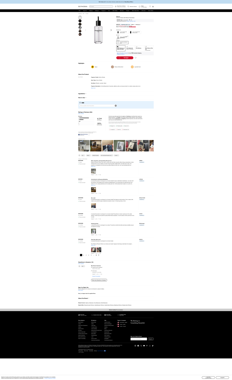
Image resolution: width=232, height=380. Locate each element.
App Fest (85, 10)
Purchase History (94, 327)
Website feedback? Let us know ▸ (116, 309)
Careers (79, 323)
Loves (92, 336)
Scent (134, 21)
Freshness (131, 21)
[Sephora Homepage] (82, 6)
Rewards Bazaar (94, 335)
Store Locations (107, 335)
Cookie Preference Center (50, 378)
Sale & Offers (150, 10)
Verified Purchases (95, 155)
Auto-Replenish (93, 331)
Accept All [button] (222, 377)
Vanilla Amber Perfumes (109, 305)
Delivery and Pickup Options (109, 325)
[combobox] (101, 6)
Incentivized (86, 150)
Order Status (93, 325)
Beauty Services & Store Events (96, 330)
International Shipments (108, 330)
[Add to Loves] (135, 58)
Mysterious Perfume (118, 305)
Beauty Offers (93, 333)
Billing (105, 328)
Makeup (91, 10)
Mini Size (122, 10)
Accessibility (106, 338)
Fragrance (103, 10)
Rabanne (118, 16)
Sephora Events (81, 328)
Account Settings (94, 328)
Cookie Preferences (100, 350)
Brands (127, 10)
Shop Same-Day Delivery (95, 340)
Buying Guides (106, 331)
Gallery (92, 323)
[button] (134, 25)
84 (96, 255)
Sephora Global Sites (81, 331)
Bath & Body (115, 10)
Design (128, 21)
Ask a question (125, 19)
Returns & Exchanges (108, 323)
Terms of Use (86, 350)
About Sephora (80, 322)
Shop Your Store (94, 338)
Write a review (81, 113)
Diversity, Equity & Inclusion (82, 333)
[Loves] (150, 6)
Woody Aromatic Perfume (89, 305)
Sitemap (95, 350)
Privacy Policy (80, 350)
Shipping (105, 327)
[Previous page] (79, 255)
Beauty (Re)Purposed (81, 336)
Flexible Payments (107, 336)
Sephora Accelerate (81, 335)
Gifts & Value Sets (135, 10)
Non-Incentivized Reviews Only (106, 155)
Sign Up (150, 339)
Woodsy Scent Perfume (126, 305)
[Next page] (99, 255)
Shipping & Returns (120, 54)
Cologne (86, 13)
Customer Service (107, 322)
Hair (109, 10)
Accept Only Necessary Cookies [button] (208, 377)
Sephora (87, 302)
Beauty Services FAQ (107, 333)
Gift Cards (143, 10)
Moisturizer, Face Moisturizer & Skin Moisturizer (98, 302)
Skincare (97, 10)
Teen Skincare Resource (108, 340)
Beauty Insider (93, 322)
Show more (93, 88)
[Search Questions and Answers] (79, 266)
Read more (93, 166)
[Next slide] (111, 30)
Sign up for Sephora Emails (136, 336)
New (79, 10)
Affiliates (79, 327)
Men (83, 13)
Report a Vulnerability (81, 338)
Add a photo (80, 290)
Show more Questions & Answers (99, 280)
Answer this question (96, 276)
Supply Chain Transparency (82, 325)
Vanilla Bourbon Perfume (99, 305)
